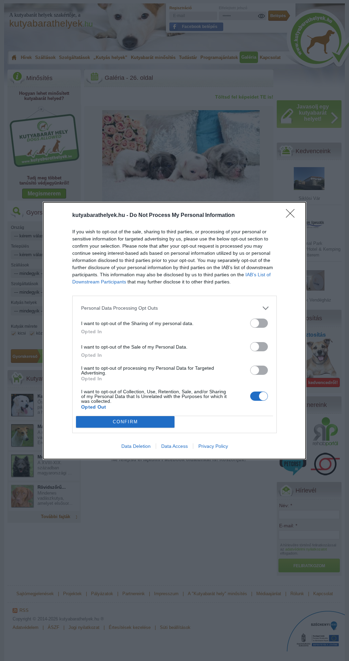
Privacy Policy (213, 446)
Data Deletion (136, 446)
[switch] (259, 323)
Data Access (174, 446)
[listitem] (174, 308)
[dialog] (174, 330)
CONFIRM (125, 421)
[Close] (292, 215)
